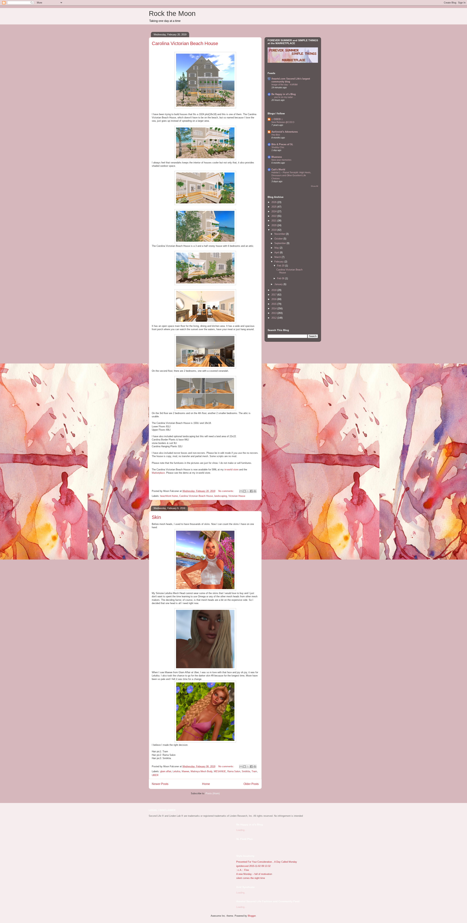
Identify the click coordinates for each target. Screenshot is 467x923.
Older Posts (251, 783)
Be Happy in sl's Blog (283, 94)
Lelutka (176, 771)
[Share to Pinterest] (255, 491)
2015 (274, 304)
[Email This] (241, 491)
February (279, 261)
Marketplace (158, 472)
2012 (274, 317)
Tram (254, 771)
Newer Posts (160, 783)
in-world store (231, 469)
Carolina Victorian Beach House (185, 43)
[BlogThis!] (244, 491)
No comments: (226, 491)
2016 (274, 299)
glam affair (165, 771)
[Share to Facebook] (251, 491)
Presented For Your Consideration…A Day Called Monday (266, 861)
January (278, 284)
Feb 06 (281, 278)
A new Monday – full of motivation (254, 874)
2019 (274, 230)
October (278, 238)
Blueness (276, 157)
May (277, 247)
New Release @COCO (282, 122)
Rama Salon (233, 771)
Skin (156, 517)
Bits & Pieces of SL (282, 144)
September (280, 243)
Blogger (252, 915)
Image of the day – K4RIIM (284, 84)
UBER (155, 775)
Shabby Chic (277, 147)
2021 (274, 220)
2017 (274, 294)
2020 (274, 225)
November (280, 234)
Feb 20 (281, 265)
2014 (274, 308)
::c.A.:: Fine (242, 870)
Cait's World (278, 169)
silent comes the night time (250, 878)
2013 (274, 313)
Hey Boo (275, 134)
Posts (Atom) (213, 793)
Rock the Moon (172, 13)
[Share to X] (248, 491)
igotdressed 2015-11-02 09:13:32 (253, 866)
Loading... (241, 830)
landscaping (220, 496)
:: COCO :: (277, 119)
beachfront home (169, 496)
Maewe (185, 771)
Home (206, 783)
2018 (274, 290)
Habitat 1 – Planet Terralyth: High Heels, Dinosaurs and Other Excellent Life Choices (291, 175)
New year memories (281, 160)
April (277, 252)
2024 (274, 211)
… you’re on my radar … (283, 97)
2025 (274, 206)
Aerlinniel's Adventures (284, 131)
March (278, 257)
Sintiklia (246, 771)
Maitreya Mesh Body (201, 771)
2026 (274, 202)
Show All (314, 186)
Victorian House (236, 496)
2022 (274, 216)
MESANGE (220, 771)
